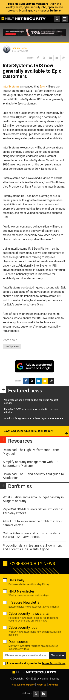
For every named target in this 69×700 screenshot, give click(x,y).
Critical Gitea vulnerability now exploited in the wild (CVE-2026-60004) (32, 535)
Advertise (53, 684)
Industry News (19, 48)
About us (41, 684)
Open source (18, 642)
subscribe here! (50, 10)
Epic (42, 86)
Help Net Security (49, 678)
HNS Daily (16, 580)
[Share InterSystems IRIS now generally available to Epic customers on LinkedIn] (51, 58)
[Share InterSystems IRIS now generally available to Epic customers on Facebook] (38, 58)
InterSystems (11, 86)
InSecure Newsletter (24, 602)
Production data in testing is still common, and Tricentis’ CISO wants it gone (32, 547)
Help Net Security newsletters (28, 3)
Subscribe (57, 655)
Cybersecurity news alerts (28, 613)
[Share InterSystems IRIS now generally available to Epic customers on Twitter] (44, 58)
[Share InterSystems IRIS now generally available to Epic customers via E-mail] (57, 58)
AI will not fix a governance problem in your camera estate (33, 418)
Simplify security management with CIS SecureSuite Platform (30, 464)
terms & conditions (53, 663)
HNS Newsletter (21, 591)
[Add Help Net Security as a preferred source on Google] (63, 58)
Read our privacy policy (22, 684)
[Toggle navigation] (65, 19)
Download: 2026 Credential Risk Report (28, 431)
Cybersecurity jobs (22, 627)
